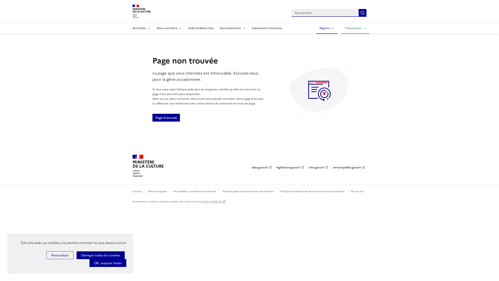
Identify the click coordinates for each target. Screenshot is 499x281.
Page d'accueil (166, 117)
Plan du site (357, 191)
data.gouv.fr (260, 167)
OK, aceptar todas (108, 263)
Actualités (139, 28)
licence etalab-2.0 (212, 201)
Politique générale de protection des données (248, 191)
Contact (137, 191)
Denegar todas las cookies (100, 255)
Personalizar (60, 255)
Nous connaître (167, 28)
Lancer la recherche (362, 13)
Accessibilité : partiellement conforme (194, 191)
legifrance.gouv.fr (288, 167)
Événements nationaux (267, 28)
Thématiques (353, 28)
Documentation (230, 28)
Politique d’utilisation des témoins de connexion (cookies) (312, 191)
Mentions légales (157, 191)
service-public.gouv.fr (347, 167)
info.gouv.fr (316, 167)
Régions (324, 28)
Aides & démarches (201, 28)
